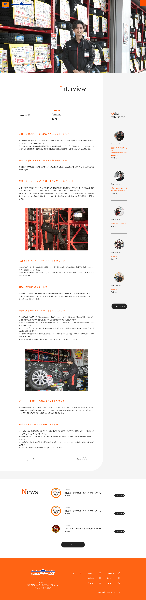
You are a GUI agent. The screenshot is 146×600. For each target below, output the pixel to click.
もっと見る (119, 306)
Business (91, 578)
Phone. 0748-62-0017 (43, 588)
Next (79, 459)
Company (110, 573)
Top (74, 573)
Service (90, 583)
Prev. (35, 459)
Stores (90, 573)
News (109, 583)
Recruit (109, 578)
